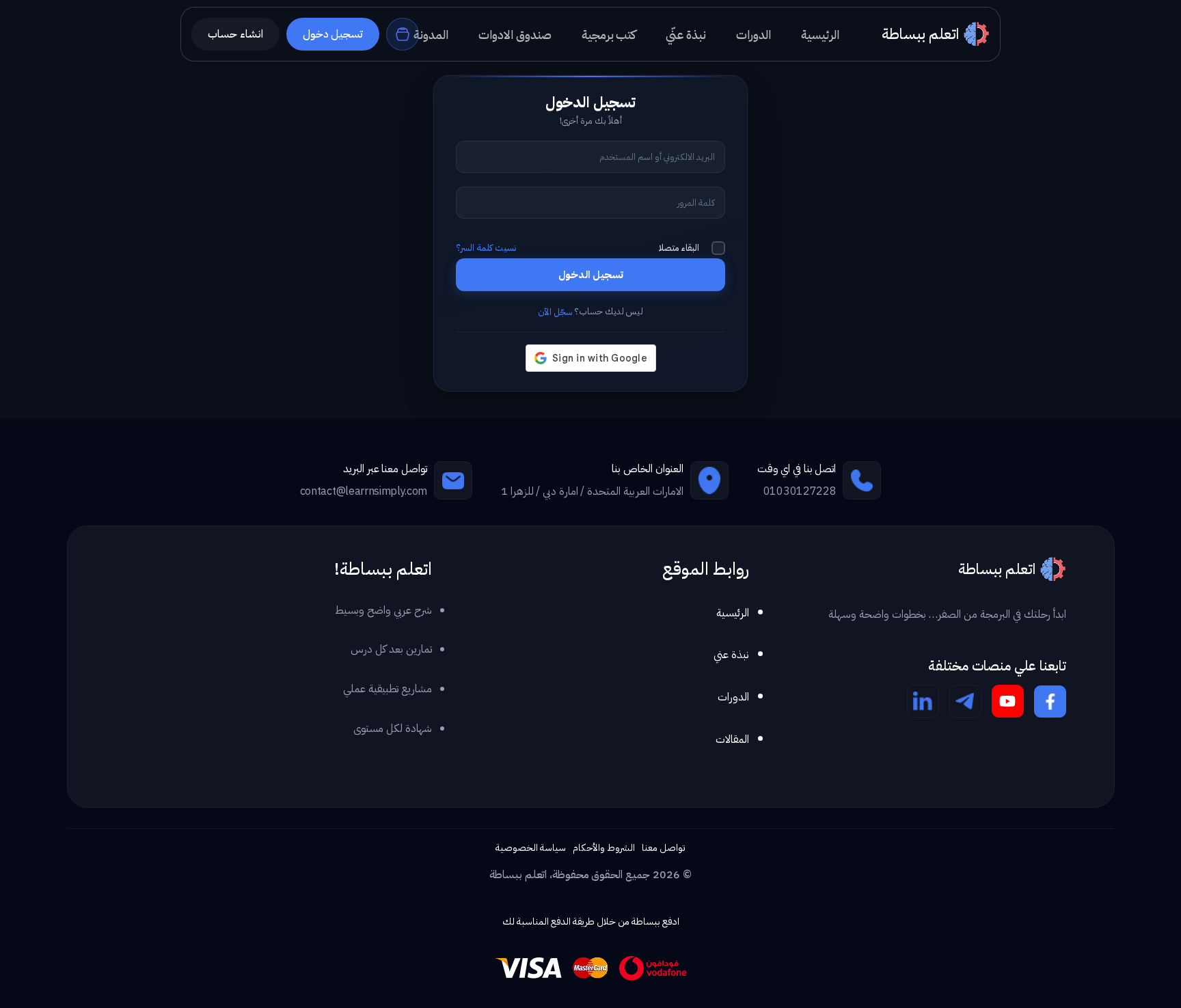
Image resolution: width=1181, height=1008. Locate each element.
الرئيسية (732, 613)
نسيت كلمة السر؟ (486, 247)
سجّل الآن (555, 311)
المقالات (732, 739)
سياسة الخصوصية (531, 848)
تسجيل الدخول (590, 274)
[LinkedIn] (923, 701)
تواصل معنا (663, 848)
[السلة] (402, 34)
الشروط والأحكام (604, 848)
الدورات (733, 697)
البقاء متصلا (679, 247)
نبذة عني (731, 654)
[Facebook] (1050, 701)
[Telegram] (965, 701)
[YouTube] (1008, 701)
